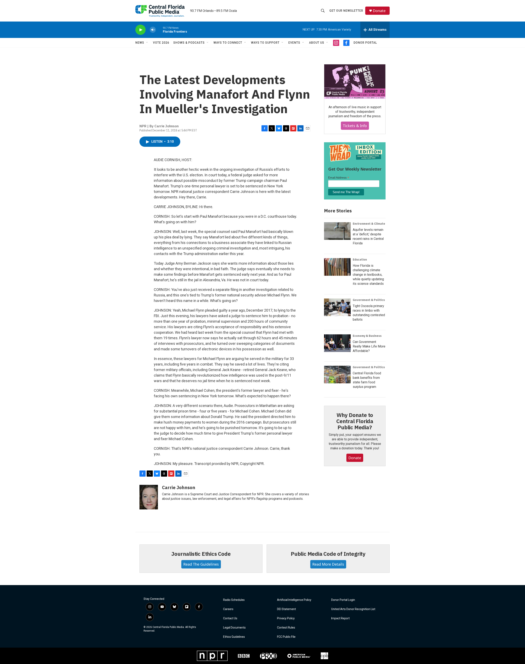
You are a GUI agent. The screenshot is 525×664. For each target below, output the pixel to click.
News (139, 42)
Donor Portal (365, 42)
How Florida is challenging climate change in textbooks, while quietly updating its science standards (368, 275)
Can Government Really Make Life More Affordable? (369, 346)
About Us (316, 42)
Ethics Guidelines (234, 636)
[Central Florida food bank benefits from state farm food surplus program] (337, 374)
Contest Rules (286, 627)
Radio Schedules (234, 599)
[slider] (159, 29)
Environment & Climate (369, 224)
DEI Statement (286, 609)
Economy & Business (367, 336)
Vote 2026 (161, 42)
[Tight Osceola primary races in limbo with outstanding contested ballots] (337, 307)
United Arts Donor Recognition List (353, 609)
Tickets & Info (355, 125)
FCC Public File (286, 636)
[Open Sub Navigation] (147, 42)
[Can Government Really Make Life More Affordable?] (337, 343)
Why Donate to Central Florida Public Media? (354, 421)
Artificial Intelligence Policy (294, 599)
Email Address (338, 178)
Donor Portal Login (343, 599)
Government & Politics (369, 300)
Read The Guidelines (201, 564)
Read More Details (328, 564)
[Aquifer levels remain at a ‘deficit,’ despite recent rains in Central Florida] (337, 231)
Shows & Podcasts (189, 42)
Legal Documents (234, 627)
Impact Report (340, 618)
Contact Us (230, 618)
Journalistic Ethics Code (201, 553)
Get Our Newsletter (346, 10)
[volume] (152, 29)
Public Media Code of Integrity (328, 553)
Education (360, 259)
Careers (228, 609)
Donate (379, 11)
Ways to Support (265, 42)
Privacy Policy (286, 618)
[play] (140, 29)
